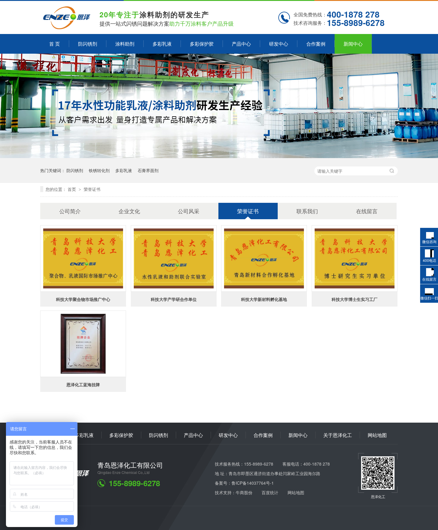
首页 (72, 189)
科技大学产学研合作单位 (174, 299)
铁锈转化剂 (99, 170)
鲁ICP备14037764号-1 (253, 483)
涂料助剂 (124, 43)
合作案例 (315, 43)
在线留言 (367, 211)
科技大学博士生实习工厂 (355, 299)
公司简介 (70, 211)
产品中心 (241, 43)
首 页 (54, 43)
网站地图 (377, 435)
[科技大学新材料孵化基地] (264, 258)
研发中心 (278, 43)
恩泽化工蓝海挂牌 (83, 384)
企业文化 (129, 211)
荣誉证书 (92, 189)
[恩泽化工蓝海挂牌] (83, 344)
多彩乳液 (162, 43)
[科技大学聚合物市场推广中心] (83, 258)
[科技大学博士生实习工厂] (354, 258)
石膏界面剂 (148, 170)
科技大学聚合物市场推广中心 (83, 299)
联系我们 (307, 211)
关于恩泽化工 (337, 435)
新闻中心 (353, 43)
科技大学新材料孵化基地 (264, 299)
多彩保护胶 (202, 43)
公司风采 (188, 211)
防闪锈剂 (87, 43)
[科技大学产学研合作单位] (174, 258)
